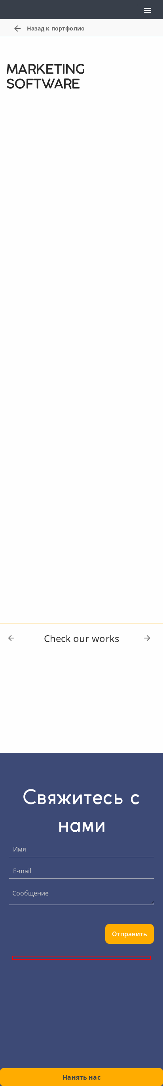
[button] (146, 10)
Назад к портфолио (56, 28)
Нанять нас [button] (81, 1077)
